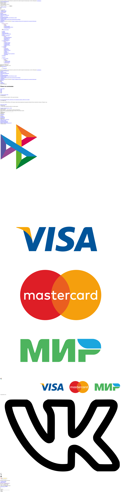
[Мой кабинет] (0, 8)
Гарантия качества (15, 19)
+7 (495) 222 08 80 (3, 10)
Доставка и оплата (3, 18)
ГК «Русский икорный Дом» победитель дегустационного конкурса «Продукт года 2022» (15, 99)
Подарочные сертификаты (4, 15)
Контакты (2, 80)
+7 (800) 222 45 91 (3, 11)
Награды (20, 21)
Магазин (1, 13)
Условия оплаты (9, 19)
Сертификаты (16, 21)
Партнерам (34, 21)
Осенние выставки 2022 (4, 94)
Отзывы (13, 21)
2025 (1, 90)
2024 (1, 91)
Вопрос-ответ (8, 17)
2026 (1, 89)
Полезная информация (4, 16)
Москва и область (7, 26)
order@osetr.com (3, 66)
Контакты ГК (2, 117)
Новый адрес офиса (3, 104)
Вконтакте (5, 68)
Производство (2, 21)
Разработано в (2, 486)
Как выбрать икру (3, 17)
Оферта (19, 19)
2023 (1, 92)
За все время (2, 88)
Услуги (1, 74)
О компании (2, 20)
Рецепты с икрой (14, 17)
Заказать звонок (3, 12)
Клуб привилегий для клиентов (27, 21)
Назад (5, 24)
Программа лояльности (4, 121)
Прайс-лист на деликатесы (4, 119)
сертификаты (39, 0)
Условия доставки (3, 19)
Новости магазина (3, 14)
